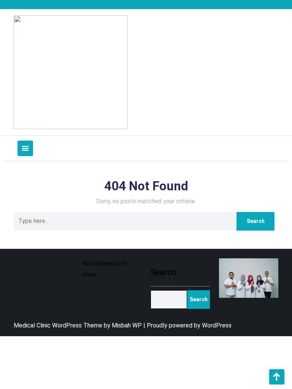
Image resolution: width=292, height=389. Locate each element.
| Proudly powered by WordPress (187, 325)
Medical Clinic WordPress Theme (59, 325)
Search (163, 272)
